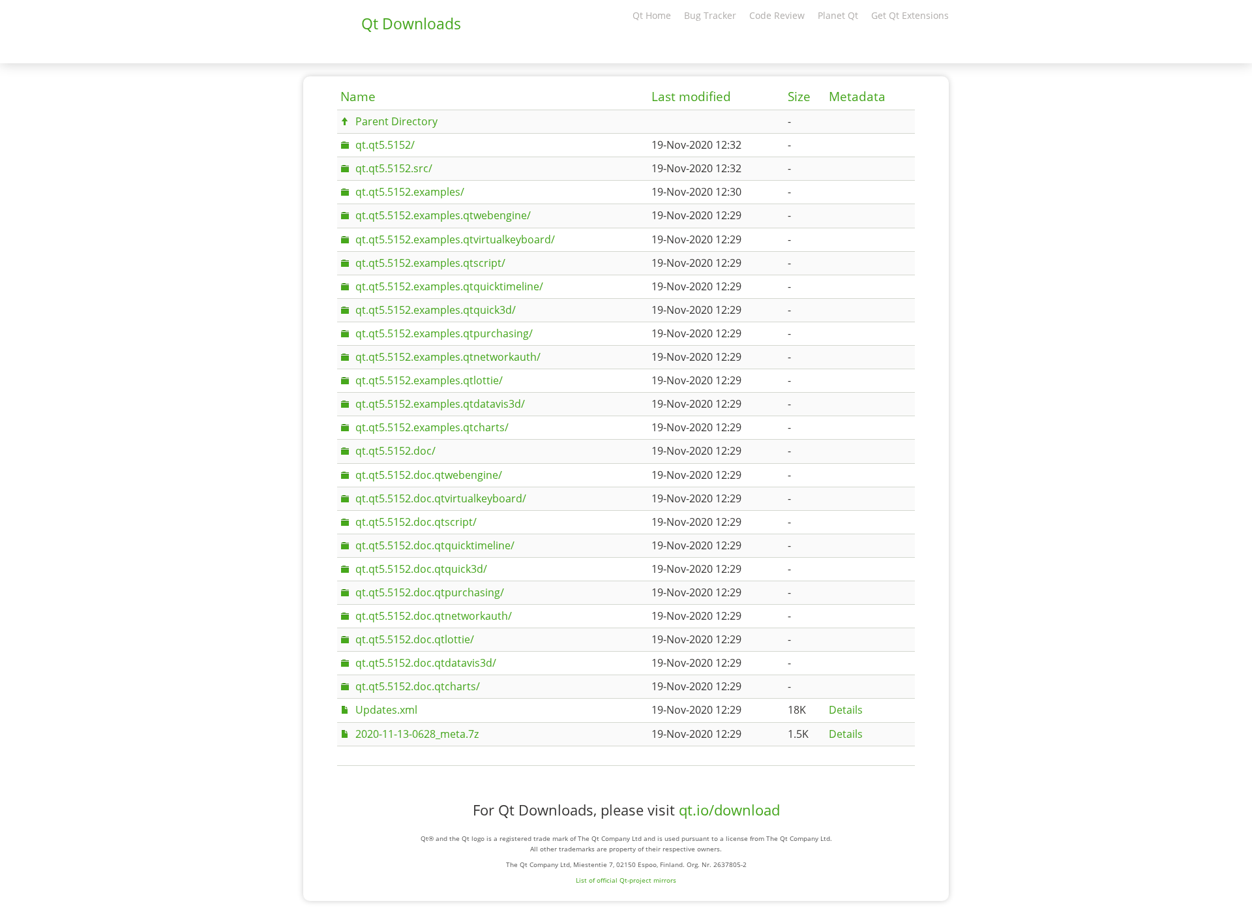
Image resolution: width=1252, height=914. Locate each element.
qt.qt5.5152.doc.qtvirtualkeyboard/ (440, 498)
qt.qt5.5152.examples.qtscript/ (430, 263)
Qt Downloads (411, 23)
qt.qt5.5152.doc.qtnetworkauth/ (433, 616)
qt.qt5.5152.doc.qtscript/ (416, 522)
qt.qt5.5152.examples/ (409, 192)
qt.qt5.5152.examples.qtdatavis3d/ (440, 404)
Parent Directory (396, 121)
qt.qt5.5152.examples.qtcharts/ (432, 427)
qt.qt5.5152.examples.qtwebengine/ (443, 215)
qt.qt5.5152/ (385, 145)
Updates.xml (386, 710)
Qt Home (652, 15)
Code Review (777, 15)
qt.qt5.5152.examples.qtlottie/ (429, 380)
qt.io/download (729, 809)
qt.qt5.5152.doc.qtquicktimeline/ (434, 545)
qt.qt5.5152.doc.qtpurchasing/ (429, 592)
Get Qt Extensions (910, 15)
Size (799, 96)
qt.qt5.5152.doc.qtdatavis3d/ (425, 663)
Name (358, 96)
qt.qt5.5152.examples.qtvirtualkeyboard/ (455, 239)
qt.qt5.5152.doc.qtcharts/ (417, 686)
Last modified (691, 96)
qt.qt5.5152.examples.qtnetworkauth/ (448, 357)
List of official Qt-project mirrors (626, 880)
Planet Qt (838, 15)
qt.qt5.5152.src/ (393, 168)
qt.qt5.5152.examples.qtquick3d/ (435, 310)
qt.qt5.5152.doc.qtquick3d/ (421, 569)
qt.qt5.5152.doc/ (395, 451)
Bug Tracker (710, 15)
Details (846, 710)
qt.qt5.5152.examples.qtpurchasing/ (444, 333)
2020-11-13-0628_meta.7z (417, 734)
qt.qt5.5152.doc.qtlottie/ (414, 639)
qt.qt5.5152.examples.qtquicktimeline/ (449, 286)
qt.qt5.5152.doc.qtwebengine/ (428, 475)
